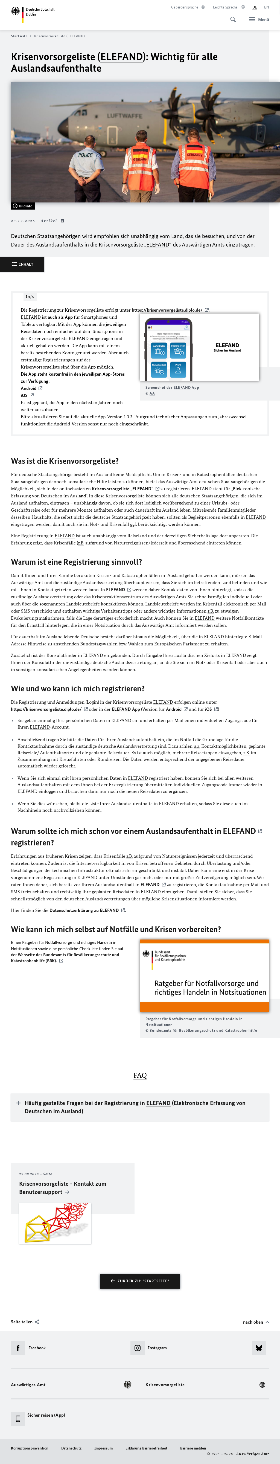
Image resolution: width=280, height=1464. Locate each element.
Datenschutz (71, 1448)
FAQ (140, 1075)
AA (152, 393)
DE (254, 7)
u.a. (197, 746)
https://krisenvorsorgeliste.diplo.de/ (167, 310)
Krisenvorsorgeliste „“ (122, 488)
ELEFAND (76, 36)
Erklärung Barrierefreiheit (146, 1448)
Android (174, 709)
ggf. (133, 524)
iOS (208, 709)
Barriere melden (193, 1448)
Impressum (103, 1448)
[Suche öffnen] (231, 16)
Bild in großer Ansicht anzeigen (199, 347)
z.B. (81, 543)
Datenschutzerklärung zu (84, 910)
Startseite (19, 36)
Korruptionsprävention (29, 1448)
